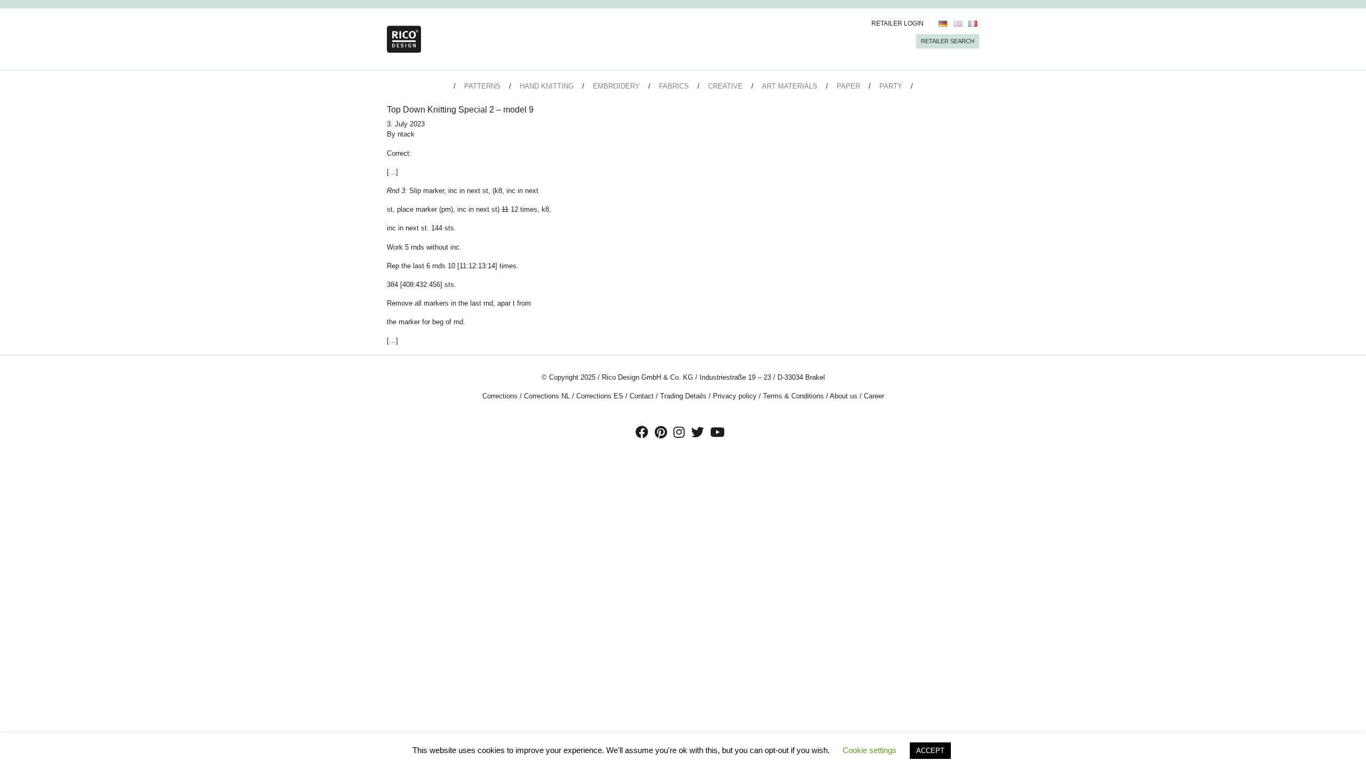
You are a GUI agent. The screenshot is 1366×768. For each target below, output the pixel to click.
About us (843, 396)
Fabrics (674, 86)
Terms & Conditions (793, 396)
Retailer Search (947, 41)
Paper (848, 86)
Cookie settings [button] (869, 750)
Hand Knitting (547, 86)
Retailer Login (897, 23)
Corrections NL (547, 396)
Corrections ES (599, 396)
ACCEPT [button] (930, 751)
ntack (406, 134)
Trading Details (683, 396)
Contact (642, 396)
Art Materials (789, 86)
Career (874, 396)
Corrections (500, 396)
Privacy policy (735, 396)
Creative (725, 86)
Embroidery (616, 86)
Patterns (482, 86)
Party (890, 86)
